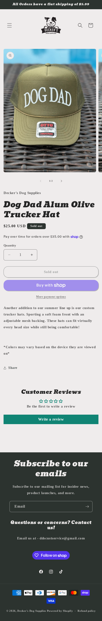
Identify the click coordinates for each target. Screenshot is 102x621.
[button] (9, 25)
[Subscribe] (87, 506)
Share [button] (12, 368)
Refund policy (87, 610)
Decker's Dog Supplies (31, 610)
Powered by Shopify (60, 610)
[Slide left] (40, 181)
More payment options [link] (51, 296)
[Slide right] (61, 181)
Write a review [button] (51, 419)
